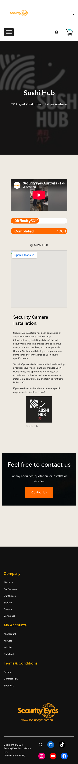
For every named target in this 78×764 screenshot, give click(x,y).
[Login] (56, 32)
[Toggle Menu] (9, 32)
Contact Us (39, 492)
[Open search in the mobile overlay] (72, 13)
